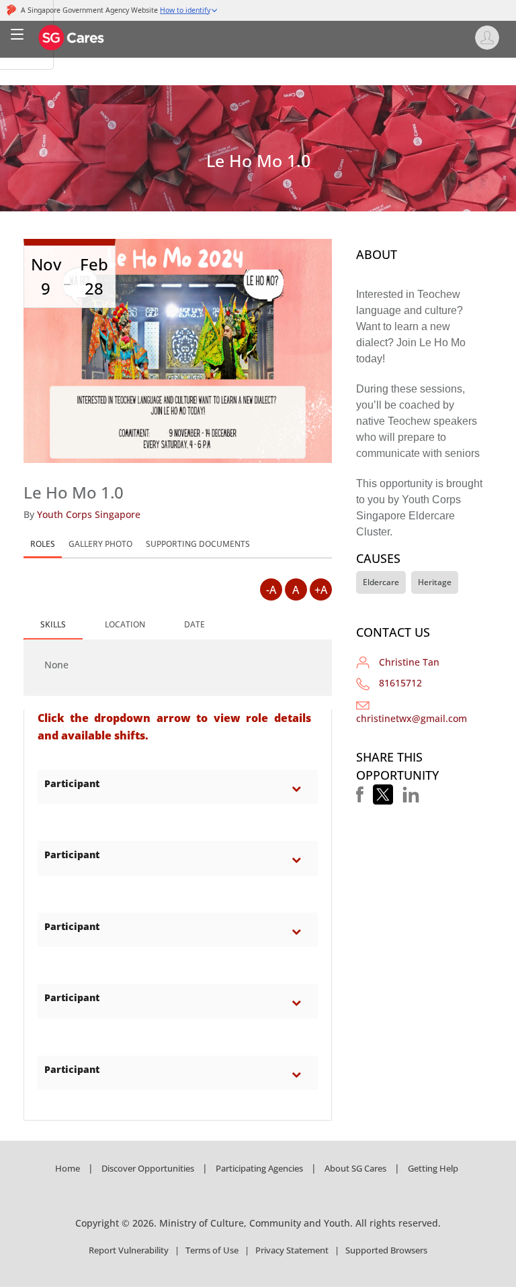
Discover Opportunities (147, 1168)
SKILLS (53, 624)
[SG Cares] (72, 36)
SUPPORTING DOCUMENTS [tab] (198, 544)
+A (320, 589)
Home (67, 1168)
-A (271, 589)
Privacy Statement (292, 1250)
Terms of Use (212, 1250)
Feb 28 (94, 276)
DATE (194, 624)
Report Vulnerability (129, 1250)
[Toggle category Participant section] (299, 788)
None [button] (56, 664)
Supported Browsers (386, 1250)
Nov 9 (46, 276)
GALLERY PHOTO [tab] (100, 544)
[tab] (53, 625)
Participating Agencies (259, 1168)
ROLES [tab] (42, 544)
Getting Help (433, 1168)
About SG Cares (355, 1168)
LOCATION (125, 624)
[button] (359, 794)
